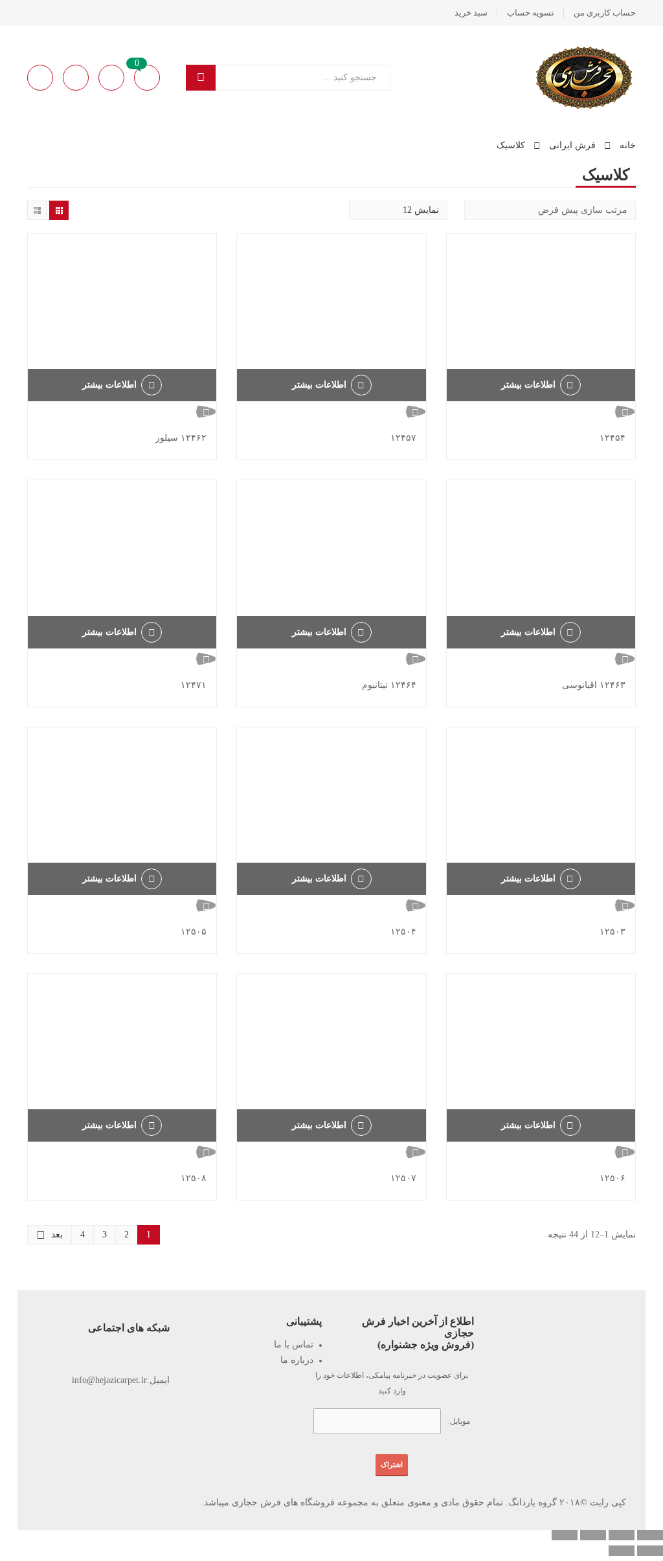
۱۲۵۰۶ (612, 1178)
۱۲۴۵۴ (612, 438)
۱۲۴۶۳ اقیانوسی (593, 685)
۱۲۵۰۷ (403, 1178)
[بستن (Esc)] (565, 1535)
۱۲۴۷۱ (194, 685)
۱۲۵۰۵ (194, 931)
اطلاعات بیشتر (528, 385)
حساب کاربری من (605, 12)
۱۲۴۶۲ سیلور (181, 438)
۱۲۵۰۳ (612, 931)
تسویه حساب (530, 12)
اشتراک (392, 1464)
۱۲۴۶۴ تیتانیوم (389, 685)
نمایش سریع (541, 411)
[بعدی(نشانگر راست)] (622, 1550)
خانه (628, 145)
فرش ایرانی (572, 145)
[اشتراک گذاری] (593, 1535)
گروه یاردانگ (532, 1502)
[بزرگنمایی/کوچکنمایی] (650, 1535)
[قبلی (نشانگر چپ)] (650, 1550)
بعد (57, 1234)
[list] (37, 210)
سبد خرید (471, 12)
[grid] (59, 210)
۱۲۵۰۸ (194, 1178)
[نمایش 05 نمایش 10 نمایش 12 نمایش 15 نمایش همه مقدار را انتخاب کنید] (398, 210)
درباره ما (296, 1360)
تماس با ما (293, 1344)
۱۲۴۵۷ (403, 438)
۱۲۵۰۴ (403, 931)
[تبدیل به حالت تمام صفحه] (622, 1535)
